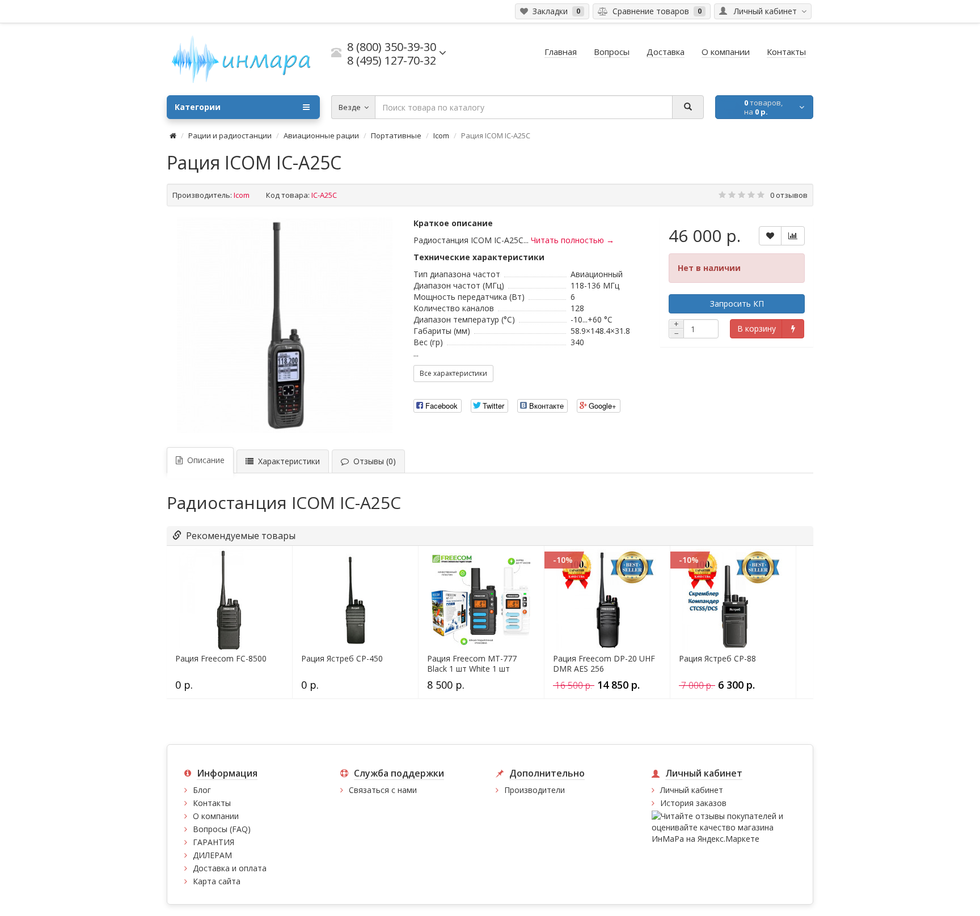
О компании (216, 816)
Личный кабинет (691, 789)
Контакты (212, 803)
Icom (441, 135)
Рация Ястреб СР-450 (342, 659)
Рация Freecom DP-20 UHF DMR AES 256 (604, 664)
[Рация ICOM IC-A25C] (284, 325)
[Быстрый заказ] (793, 328)
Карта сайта (216, 881)
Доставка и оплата (230, 868)
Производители (534, 789)
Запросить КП (737, 303)
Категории (198, 106)
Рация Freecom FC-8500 (221, 659)
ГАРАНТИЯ (213, 842)
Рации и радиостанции (230, 135)
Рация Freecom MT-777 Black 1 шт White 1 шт (472, 664)
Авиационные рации (321, 135)
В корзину (756, 328)
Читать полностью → (572, 240)
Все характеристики (453, 373)
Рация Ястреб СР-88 (717, 659)
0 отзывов (789, 195)
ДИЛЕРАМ (212, 855)
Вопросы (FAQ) (222, 829)
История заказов (693, 803)
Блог (202, 789)
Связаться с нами (383, 789)
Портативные (396, 135)
